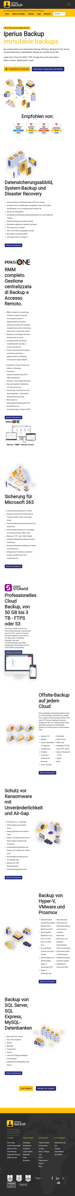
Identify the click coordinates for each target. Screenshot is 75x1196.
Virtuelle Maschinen (14, 1146)
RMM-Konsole (12, 1157)
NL (18, 1135)
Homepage (26, 1143)
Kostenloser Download (18, 69)
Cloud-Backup (12, 1152)
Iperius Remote (15, 387)
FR (14, 1135)
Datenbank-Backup (13, 1154)
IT (10, 1135)
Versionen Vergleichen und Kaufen (48, 69)
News (7, 14)
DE (12, 1135)
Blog (40, 1166)
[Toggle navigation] (68, 4)
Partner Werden (44, 1143)
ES (16, 1135)
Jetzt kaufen (26, 1088)
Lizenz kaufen (28, 1152)
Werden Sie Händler (45, 1088)
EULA (40, 1157)
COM (8, 1135)
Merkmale (26, 1154)
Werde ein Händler (18, 14)
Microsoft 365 (12, 1149)
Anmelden (47, 14)
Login (39, 14)
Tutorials (31, 14)
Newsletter (58, 1154)
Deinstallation (59, 1152)
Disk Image (11, 1143)
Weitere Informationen (13, 245)
